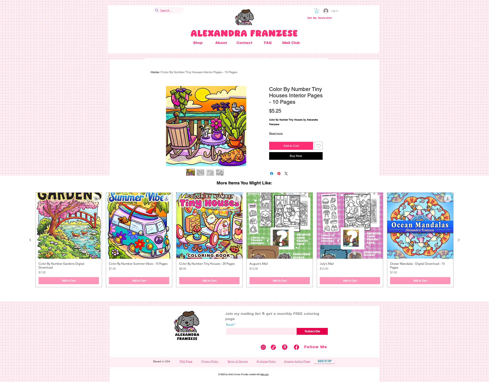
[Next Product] (459, 240)
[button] (317, 10)
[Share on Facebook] (271, 173)
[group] (244, 239)
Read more (276, 133)
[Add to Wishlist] (319, 146)
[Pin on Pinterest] (279, 173)
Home (155, 72)
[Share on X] (286, 173)
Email (229, 324)
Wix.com (265, 374)
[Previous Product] (30, 240)
